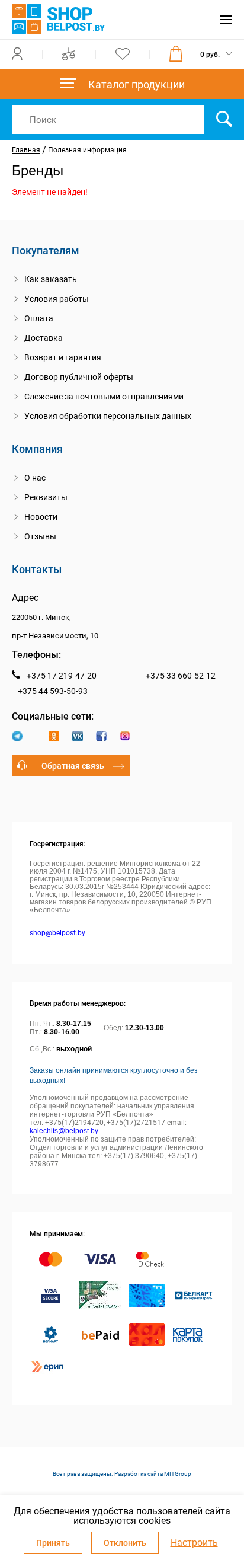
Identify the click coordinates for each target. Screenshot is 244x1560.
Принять (53, 1543)
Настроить (194, 1543)
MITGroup (177, 1474)
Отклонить (125, 1543)
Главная (26, 150)
